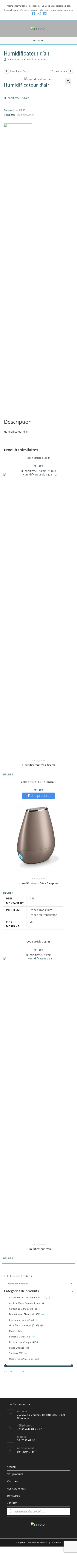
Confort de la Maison (23, 1308)
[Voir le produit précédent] (6, 71)
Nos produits (15, 1474)
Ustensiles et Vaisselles (24, 1358)
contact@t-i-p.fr (27, 1451)
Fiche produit (38, 795)
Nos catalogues (16, 1488)
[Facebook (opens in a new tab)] (33, 14)
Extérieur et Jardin (21, 1319)
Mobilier (15, 1331)
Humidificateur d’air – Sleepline (38, 883)
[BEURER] (18, 264)
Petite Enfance (19, 1347)
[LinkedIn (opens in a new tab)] (44, 14)
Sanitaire (16, 1353)
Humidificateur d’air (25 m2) (38, 765)
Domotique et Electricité (24, 1314)
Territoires (13, 1495)
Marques (12, 1481)
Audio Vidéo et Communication (26, 1303)
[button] (68, 81)
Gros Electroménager (24, 1325)
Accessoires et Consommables (28, 1297)
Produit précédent (19, 71)
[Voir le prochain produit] (70, 71)
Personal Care (20, 1336)
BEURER (38, 466)
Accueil (11, 1467)
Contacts (12, 1503)
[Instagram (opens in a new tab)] (39, 14)
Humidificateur (25, 114)
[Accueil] (5, 59)
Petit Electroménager (23, 1342)
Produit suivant (59, 71)
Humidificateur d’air (35, 59)
